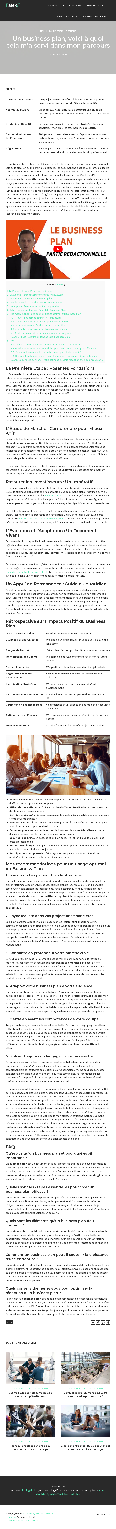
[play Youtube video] (58, 249)
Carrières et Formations (94, 16)
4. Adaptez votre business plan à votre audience (39, 329)
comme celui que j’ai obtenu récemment (41, 518)
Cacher (60, 284)
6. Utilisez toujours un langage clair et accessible (40, 336)
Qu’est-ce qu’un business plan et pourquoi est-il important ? (46, 344)
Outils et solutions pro (67, 16)
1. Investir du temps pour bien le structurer (36, 317)
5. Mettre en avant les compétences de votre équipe (41, 333)
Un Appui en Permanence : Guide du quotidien (33, 306)
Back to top (102, 1514)
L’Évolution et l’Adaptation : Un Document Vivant (35, 302)
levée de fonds (53, 495)
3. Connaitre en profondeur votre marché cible (38, 325)
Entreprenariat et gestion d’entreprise (64, 6)
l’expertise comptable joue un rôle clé (27, 571)
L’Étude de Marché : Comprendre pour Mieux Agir (35, 294)
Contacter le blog (14, 1520)
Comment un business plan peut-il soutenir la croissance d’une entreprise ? (55, 356)
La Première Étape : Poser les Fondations (30, 291)
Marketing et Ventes (96, 6)
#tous (9, 1322)
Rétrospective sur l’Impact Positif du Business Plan (36, 310)
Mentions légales (30, 1520)
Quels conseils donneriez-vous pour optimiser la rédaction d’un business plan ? (57, 359)
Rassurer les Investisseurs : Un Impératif (30, 298)
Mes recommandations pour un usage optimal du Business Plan (44, 313)
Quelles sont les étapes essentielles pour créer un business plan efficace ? (53, 348)
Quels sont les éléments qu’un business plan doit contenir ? (46, 352)
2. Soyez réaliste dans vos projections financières (40, 321)
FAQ (10, 340)
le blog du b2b (30, 1490)
